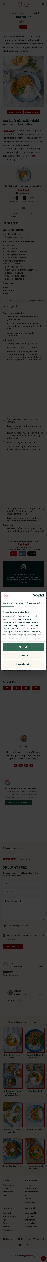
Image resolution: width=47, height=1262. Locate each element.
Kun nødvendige (23, 664)
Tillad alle (23, 647)
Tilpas (22, 655)
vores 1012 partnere (18, 616)
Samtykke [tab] (7, 603)
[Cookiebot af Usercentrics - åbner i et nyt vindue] (33, 595)
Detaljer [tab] (19, 603)
